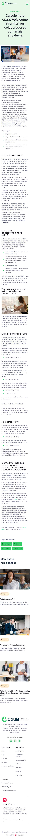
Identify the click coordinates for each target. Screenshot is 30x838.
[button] (27, 3)
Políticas (4, 762)
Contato (4, 758)
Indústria (18, 764)
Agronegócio (20, 751)
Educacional (19, 775)
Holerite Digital (6, 787)
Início (3, 751)
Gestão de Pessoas (7, 783)
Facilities (18, 771)
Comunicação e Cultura (9, 790)
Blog (3, 754)
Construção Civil (21, 760)
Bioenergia (19, 767)
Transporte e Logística (19, 755)
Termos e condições (8, 766)
